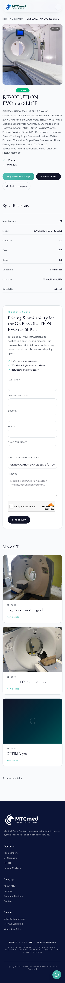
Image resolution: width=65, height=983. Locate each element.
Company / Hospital (18, 395)
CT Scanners (10, 857)
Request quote (48, 176)
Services (8, 891)
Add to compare (18, 186)
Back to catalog (14, 778)
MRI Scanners (11, 852)
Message (12, 474)
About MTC (9, 885)
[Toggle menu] (58, 7)
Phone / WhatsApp (17, 442)
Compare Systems (13, 896)
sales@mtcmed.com (14, 918)
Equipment (17, 18)
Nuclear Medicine (12, 868)
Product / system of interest (24, 457)
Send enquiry (19, 519)
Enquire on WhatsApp (18, 176)
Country (12, 411)
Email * (11, 426)
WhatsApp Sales (12, 929)
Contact (8, 901)
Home (6, 18)
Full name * (14, 380)
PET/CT (7, 863)
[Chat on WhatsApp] (56, 974)
